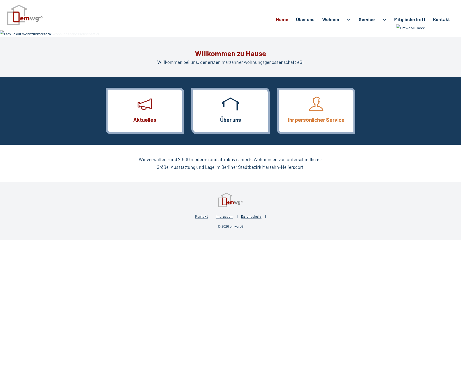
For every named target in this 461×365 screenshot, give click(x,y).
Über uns (305, 19)
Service (367, 19)
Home (282, 19)
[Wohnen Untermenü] (348, 20)
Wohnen (330, 19)
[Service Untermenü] (384, 20)
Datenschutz (251, 216)
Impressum (224, 216)
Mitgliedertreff (409, 19)
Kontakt (441, 19)
